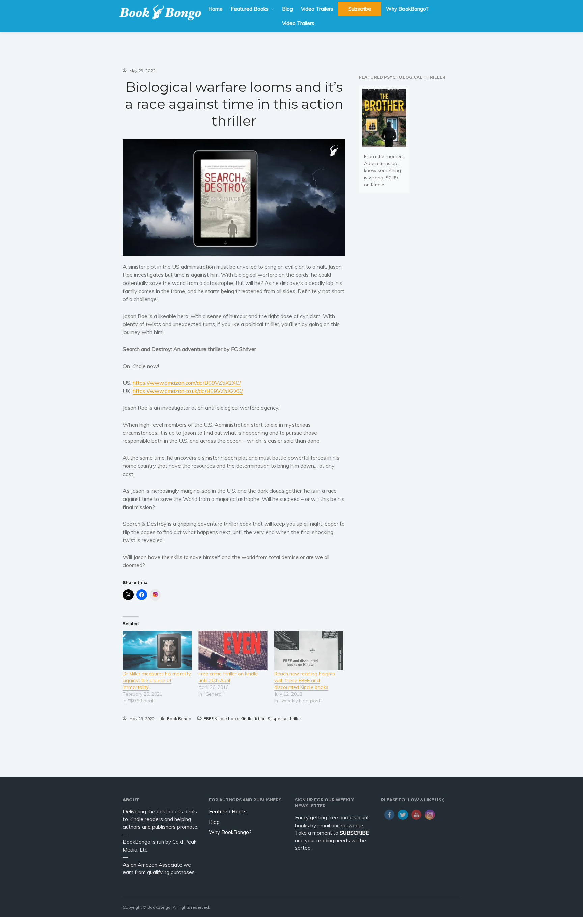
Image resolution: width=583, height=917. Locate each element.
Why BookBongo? (407, 9)
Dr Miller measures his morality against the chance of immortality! (157, 680)
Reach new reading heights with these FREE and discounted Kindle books (304, 680)
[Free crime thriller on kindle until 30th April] (232, 650)
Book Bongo (179, 718)
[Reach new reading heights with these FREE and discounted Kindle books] (308, 650)
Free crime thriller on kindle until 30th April (228, 677)
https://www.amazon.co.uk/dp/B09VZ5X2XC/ (188, 390)
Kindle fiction (253, 718)
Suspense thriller (284, 718)
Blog (287, 9)
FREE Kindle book (221, 718)
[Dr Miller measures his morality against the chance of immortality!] (157, 650)
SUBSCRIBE (354, 833)
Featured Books (250, 9)
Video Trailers (317, 9)
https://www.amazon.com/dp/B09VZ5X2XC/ (187, 382)
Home (215, 9)
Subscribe (359, 9)
